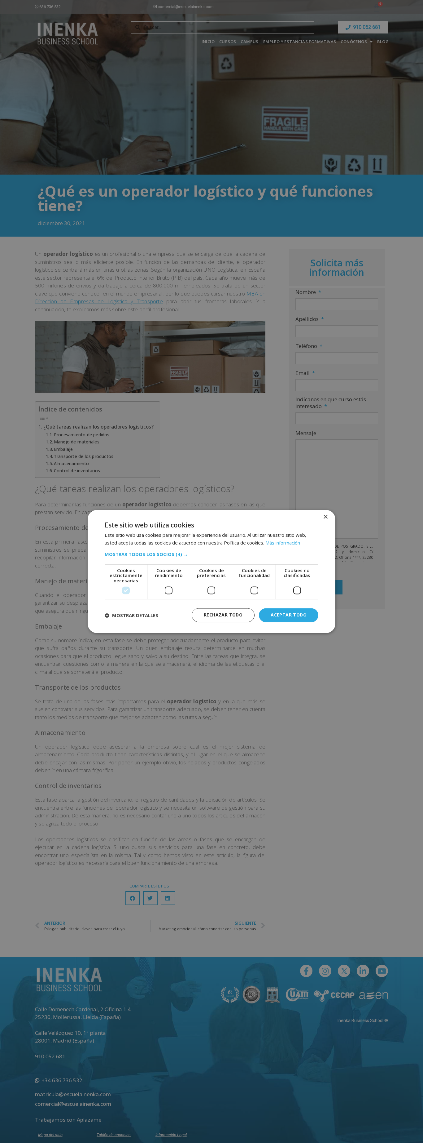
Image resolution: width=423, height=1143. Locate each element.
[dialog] (211, 571)
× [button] (325, 517)
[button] (211, 554)
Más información (282, 543)
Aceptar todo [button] (289, 615)
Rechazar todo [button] (223, 615)
